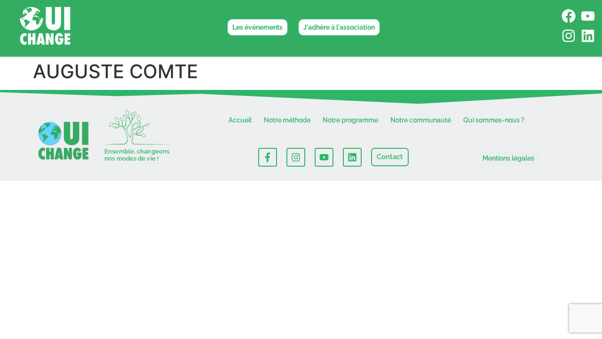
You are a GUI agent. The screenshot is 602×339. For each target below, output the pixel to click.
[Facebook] (568, 16)
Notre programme (350, 120)
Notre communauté (420, 120)
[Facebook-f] (267, 157)
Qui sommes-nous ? (493, 120)
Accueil (240, 120)
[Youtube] (588, 16)
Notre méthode (287, 120)
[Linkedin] (588, 36)
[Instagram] (568, 36)
